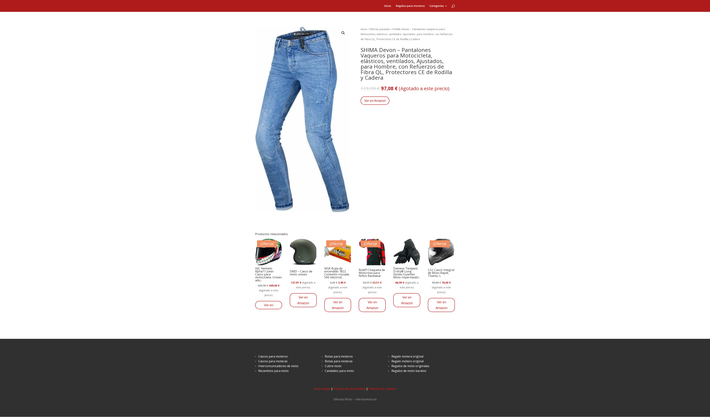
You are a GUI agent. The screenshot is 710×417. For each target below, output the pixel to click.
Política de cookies (382, 389)
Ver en (268, 305)
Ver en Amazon (375, 100)
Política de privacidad (349, 389)
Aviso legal (322, 389)
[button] (343, 33)
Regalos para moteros (410, 6)
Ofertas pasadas (379, 29)
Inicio (387, 6)
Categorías (437, 6)
